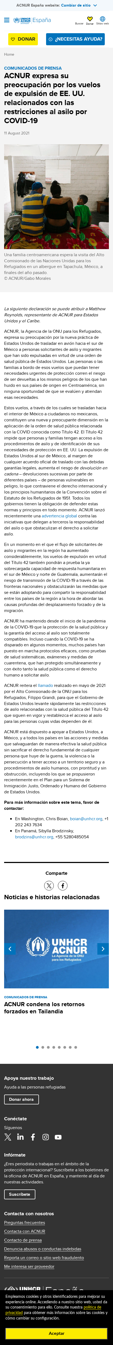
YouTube (58, 1137)
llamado (45, 685)
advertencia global (59, 516)
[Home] (32, 21)
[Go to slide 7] (71, 1048)
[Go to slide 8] (77, 1048)
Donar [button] (90, 24)
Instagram (45, 1137)
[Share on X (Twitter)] (49, 885)
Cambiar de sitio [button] (76, 5)
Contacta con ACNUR (24, 1231)
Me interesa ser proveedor (29, 1267)
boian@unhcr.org (86, 819)
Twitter (7, 1137)
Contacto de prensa (23, 1240)
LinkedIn (20, 1137)
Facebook (32, 1137)
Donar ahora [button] (21, 1099)
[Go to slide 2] (44, 1048)
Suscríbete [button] (19, 1194)
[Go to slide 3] (49, 1048)
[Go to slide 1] (38, 1048)
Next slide (103, 949)
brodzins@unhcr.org (34, 837)
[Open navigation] (6, 20)
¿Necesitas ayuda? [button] (78, 39)
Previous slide (10, 949)
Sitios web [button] (102, 23)
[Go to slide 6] (66, 1048)
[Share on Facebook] (62, 885)
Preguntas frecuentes (24, 1223)
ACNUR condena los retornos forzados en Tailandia (44, 1008)
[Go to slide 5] (60, 1048)
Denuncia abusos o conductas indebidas (42, 1249)
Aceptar (56, 1333)
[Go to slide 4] (55, 1048)
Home (9, 54)
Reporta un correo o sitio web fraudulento (44, 1258)
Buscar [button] (79, 23)
